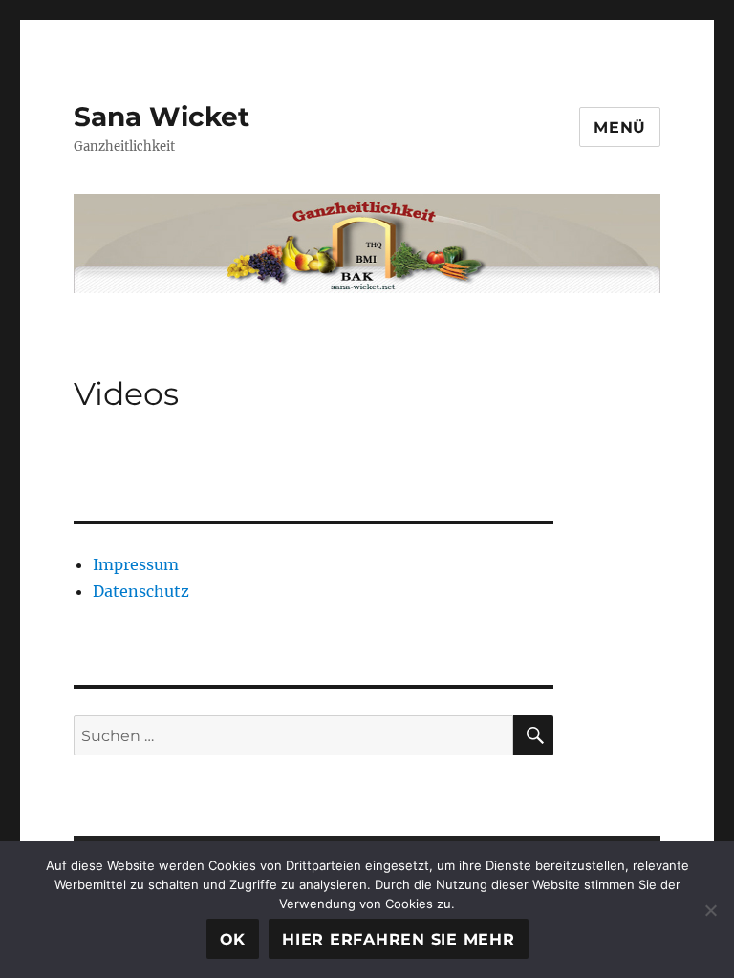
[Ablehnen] (710, 910)
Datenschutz (141, 591)
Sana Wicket (161, 116)
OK (233, 939)
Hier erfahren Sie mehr (398, 939)
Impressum (136, 564)
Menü (620, 127)
